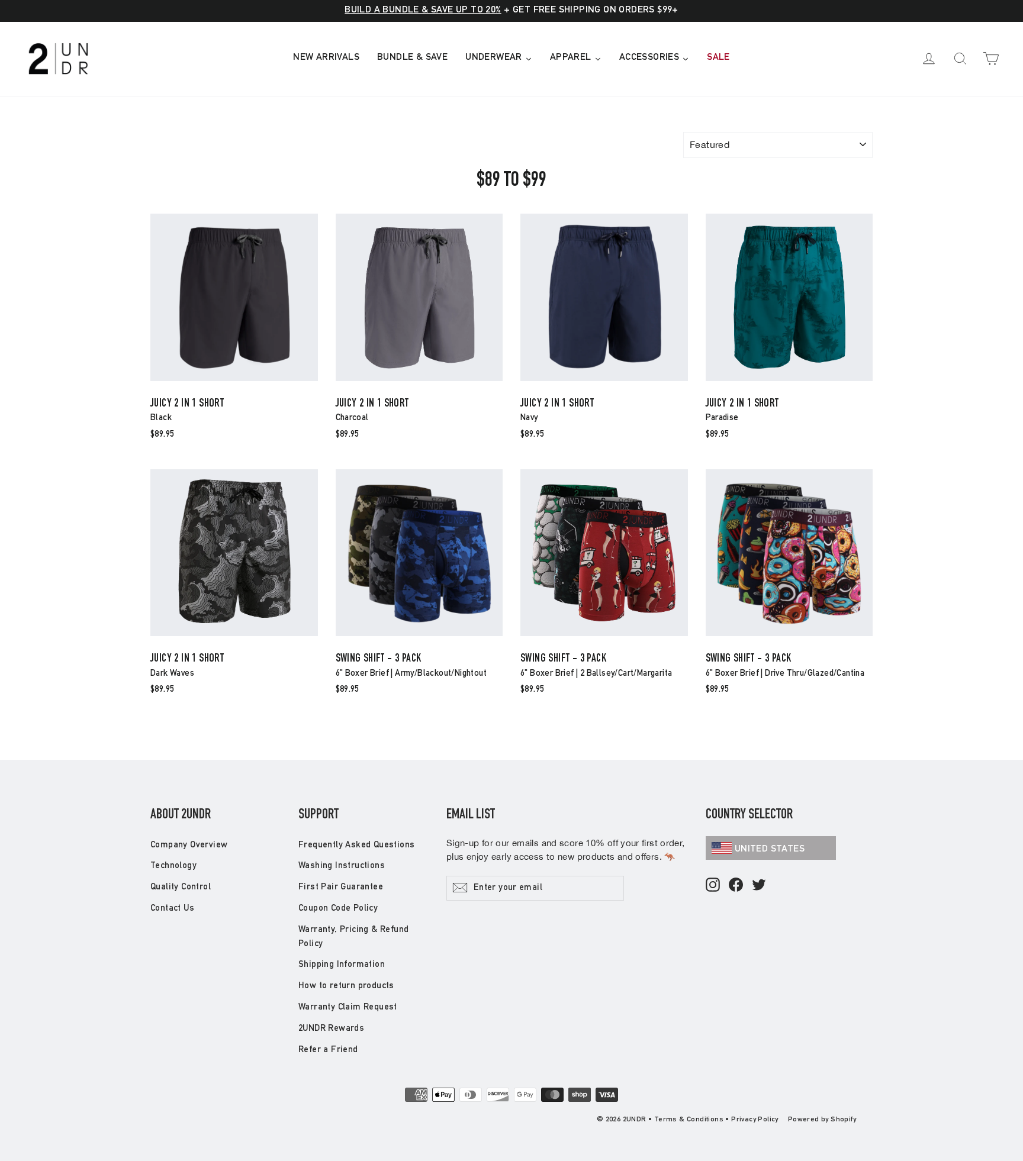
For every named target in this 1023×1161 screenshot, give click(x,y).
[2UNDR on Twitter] (759, 886)
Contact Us (172, 908)
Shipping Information (341, 964)
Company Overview (188, 845)
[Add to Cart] (234, 380)
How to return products (346, 986)
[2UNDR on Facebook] (736, 886)
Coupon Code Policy (338, 908)
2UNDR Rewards (331, 1028)
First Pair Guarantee (340, 887)
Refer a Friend (328, 1050)
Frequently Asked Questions (356, 845)
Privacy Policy (754, 1119)
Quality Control (180, 887)
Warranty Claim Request (347, 1007)
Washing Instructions (341, 866)
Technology (173, 866)
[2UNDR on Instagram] (713, 886)
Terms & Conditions (688, 1119)
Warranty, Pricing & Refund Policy (353, 937)
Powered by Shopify (822, 1119)
